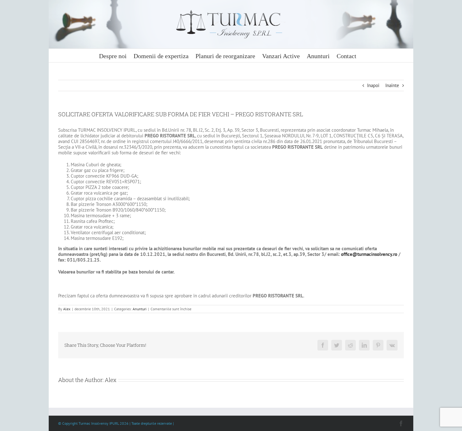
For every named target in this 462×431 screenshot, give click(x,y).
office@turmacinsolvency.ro (369, 254)
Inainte (392, 85)
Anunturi (139, 309)
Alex (66, 309)
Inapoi (373, 85)
